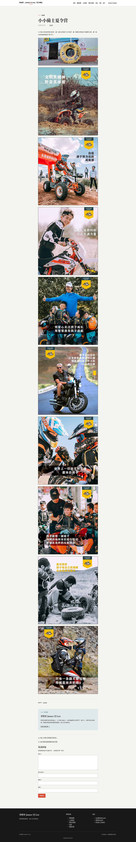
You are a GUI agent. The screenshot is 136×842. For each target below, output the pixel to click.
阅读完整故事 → (45, 726)
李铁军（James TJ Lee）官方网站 (30, 2)
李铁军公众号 (99, 820)
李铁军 (51, 25)
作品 (70, 824)
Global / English (100, 822)
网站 (39, 787)
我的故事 (71, 818)
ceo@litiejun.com (101, 818)
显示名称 (41, 772)
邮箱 (40, 779)
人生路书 (71, 820)
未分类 (43, 15)
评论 (40, 754)
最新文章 (71, 826)
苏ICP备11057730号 (68, 838)
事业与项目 (72, 822)
